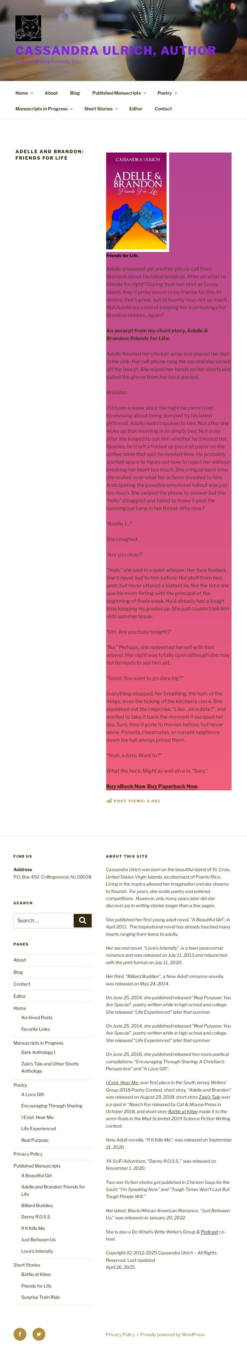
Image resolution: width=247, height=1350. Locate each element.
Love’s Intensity (37, 1251)
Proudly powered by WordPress (172, 1334)
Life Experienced (38, 1128)
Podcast (209, 1231)
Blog (75, 93)
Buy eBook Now (125, 786)
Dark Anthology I (38, 1052)
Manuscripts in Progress (41, 108)
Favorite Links (35, 1029)
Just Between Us (38, 1239)
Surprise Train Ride (40, 1297)
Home (21, 93)
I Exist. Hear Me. (37, 1117)
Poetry (165, 93)
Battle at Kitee (36, 1274)
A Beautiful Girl (36, 1175)
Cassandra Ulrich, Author (116, 50)
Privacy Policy (28, 1154)
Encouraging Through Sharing (51, 1105)
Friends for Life (36, 1286)
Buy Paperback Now (172, 786)
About (51, 93)
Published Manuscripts (116, 93)
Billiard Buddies (37, 1205)
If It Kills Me (33, 1228)
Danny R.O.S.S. (36, 1216)
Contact (163, 108)
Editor (135, 108)
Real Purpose (35, 1140)
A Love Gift (32, 1094)
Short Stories (98, 108)
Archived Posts (36, 1017)
